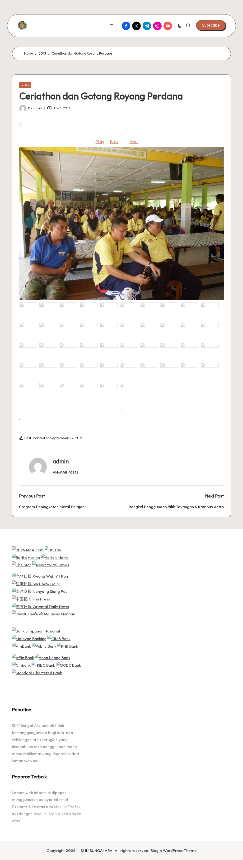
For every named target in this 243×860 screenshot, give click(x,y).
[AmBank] (21, 645)
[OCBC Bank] (68, 664)
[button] (211, 25)
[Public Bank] (44, 645)
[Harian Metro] (55, 556)
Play (100, 142)
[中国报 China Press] (31, 598)
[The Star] (21, 564)
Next (134, 142)
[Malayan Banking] (29, 638)
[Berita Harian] (26, 556)
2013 (25, 85)
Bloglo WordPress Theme (173, 850)
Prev (114, 142)
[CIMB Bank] (58, 638)
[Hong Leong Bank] (52, 657)
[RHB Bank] (67, 645)
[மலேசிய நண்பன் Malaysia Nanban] (43, 613)
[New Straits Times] (50, 564)
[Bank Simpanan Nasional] (36, 630)
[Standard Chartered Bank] (37, 671)
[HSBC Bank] (43, 664)
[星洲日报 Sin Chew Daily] (36, 583)
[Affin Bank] (23, 657)
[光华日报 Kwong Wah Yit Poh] (40, 575)
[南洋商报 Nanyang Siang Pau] (40, 590)
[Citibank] (21, 664)
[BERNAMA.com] (28, 549)
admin (61, 461)
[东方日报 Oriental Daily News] (40, 606)
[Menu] (113, 26)
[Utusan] (53, 549)
